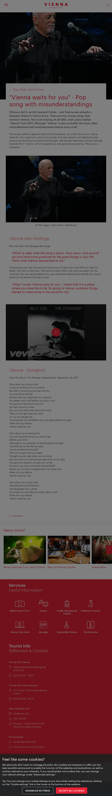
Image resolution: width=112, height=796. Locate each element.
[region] (56, 775)
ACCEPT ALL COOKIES (71, 790)
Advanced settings (37, 790)
